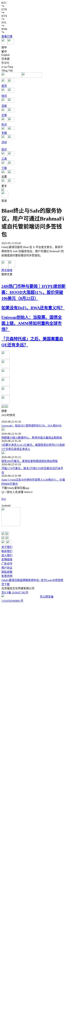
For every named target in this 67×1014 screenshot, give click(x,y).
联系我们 (6, 551)
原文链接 (6, 270)
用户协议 (6, 567)
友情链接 (6, 559)
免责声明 (6, 576)
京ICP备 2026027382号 (14, 592)
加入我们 (6, 555)
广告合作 (6, 563)
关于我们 (6, 547)
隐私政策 (6, 571)
